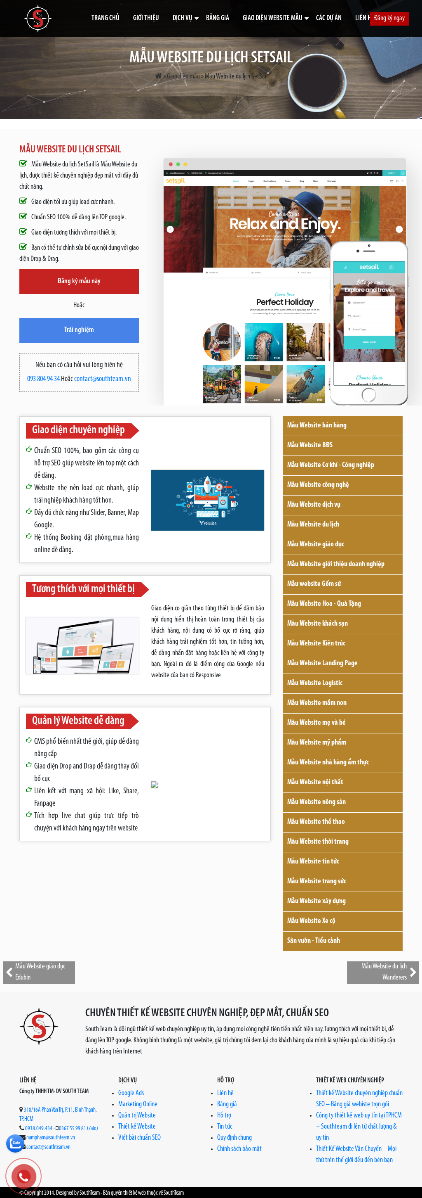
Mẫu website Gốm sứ (314, 584)
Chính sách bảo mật (239, 1149)
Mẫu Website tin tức (313, 862)
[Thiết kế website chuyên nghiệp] (37, 18)
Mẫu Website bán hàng (317, 425)
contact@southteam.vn (102, 379)
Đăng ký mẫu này (79, 281)
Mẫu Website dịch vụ (313, 505)
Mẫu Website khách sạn (317, 624)
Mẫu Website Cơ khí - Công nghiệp (330, 465)
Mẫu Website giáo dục (315, 544)
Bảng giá (217, 18)
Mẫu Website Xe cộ (311, 921)
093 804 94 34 (43, 379)
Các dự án (329, 18)
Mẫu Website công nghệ (318, 485)
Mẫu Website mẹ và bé (316, 723)
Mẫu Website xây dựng (316, 901)
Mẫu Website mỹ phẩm (316, 743)
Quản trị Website (137, 1116)
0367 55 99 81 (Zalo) (78, 1129)
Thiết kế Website (137, 1127)
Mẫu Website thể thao (316, 822)
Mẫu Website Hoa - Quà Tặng (324, 604)
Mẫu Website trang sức (316, 881)
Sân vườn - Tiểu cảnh (313, 941)
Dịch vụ (182, 18)
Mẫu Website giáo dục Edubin (40, 972)
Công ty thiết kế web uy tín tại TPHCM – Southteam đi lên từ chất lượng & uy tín (359, 1127)
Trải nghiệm (79, 330)
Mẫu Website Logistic (314, 683)
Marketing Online (137, 1104)
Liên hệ (364, 18)
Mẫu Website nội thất (315, 782)
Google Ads (131, 1093)
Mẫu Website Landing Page (322, 663)
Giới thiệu (146, 18)
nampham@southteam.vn (50, 1138)
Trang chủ (105, 18)
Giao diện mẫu (183, 77)
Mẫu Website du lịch (313, 525)
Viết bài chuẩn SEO (139, 1138)
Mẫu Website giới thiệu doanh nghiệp (335, 564)
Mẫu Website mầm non (317, 703)
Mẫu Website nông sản (316, 802)
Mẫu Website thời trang (318, 842)
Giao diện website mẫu (272, 18)
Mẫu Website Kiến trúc (316, 644)
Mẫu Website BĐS (310, 445)
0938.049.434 (38, 1129)
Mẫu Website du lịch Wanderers (384, 972)
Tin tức (224, 1127)
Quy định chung (234, 1138)
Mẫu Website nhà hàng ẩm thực (328, 762)
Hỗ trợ (224, 1116)
